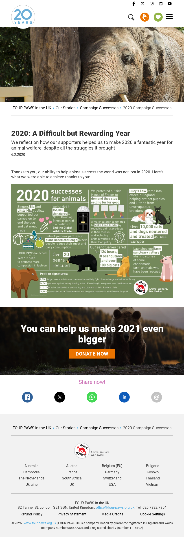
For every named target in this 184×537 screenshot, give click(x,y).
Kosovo (153, 472)
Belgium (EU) (112, 466)
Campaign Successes (99, 107)
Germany (112, 472)
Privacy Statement (71, 514)
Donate (144, 17)
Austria (71, 466)
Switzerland (112, 478)
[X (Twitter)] (143, 4)
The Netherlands (31, 478)
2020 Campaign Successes (147, 107)
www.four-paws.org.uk (40, 523)
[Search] (131, 18)
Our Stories (65, 107)
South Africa (72, 478)
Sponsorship (158, 17)
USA (112, 485)
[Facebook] (134, 4)
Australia (31, 466)
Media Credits (112, 514)
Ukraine (31, 485)
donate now (92, 353)
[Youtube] (169, 4)
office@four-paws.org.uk (115, 507)
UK (72, 485)
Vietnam (152, 485)
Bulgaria (152, 466)
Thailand (153, 478)
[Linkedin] (161, 4)
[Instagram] (152, 4)
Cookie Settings (152, 514)
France (71, 472)
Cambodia (31, 472)
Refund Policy (31, 514)
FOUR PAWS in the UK (32, 107)
